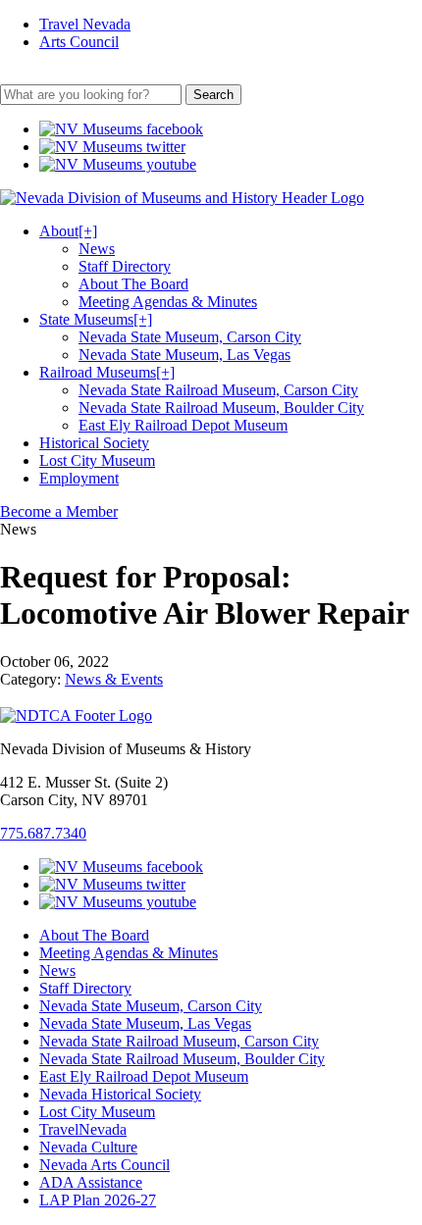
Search (213, 94)
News (97, 248)
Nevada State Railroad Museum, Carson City (218, 390)
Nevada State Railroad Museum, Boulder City (221, 407)
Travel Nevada (85, 24)
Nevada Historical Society (120, 1094)
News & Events (114, 679)
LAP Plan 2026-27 (97, 1200)
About (68, 231)
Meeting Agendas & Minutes (168, 301)
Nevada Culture (88, 1147)
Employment (79, 478)
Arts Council (79, 41)
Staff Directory (125, 266)
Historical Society (94, 442)
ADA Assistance (90, 1182)
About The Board (133, 284)
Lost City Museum (97, 460)
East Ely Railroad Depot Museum (183, 425)
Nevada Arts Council (104, 1164)
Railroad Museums (107, 372)
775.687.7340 (43, 833)
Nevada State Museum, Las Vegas (184, 354)
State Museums (95, 319)
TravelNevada (83, 1129)
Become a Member (59, 511)
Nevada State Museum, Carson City (190, 337)
